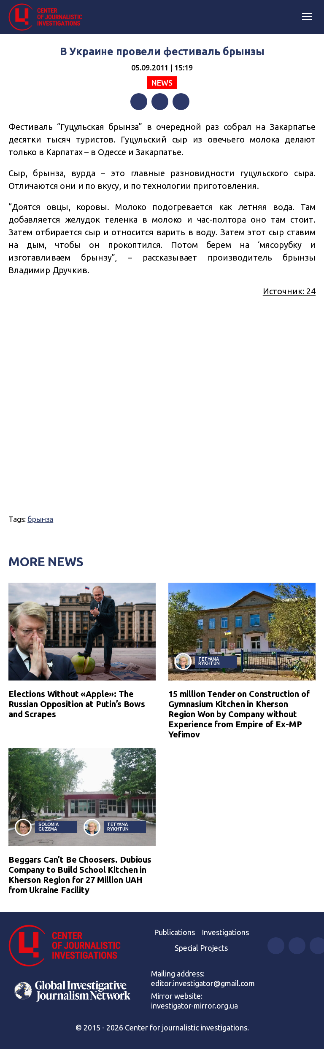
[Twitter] (159, 101)
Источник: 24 (289, 291)
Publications (174, 932)
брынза (40, 519)
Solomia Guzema (48, 826)
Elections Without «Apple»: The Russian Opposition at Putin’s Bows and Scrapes (76, 704)
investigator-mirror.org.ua (194, 1005)
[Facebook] (138, 101)
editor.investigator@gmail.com (203, 983)
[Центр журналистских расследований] (48, 17)
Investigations (225, 932)
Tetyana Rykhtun (209, 661)
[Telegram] (181, 101)
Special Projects (201, 948)
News (161, 82)
